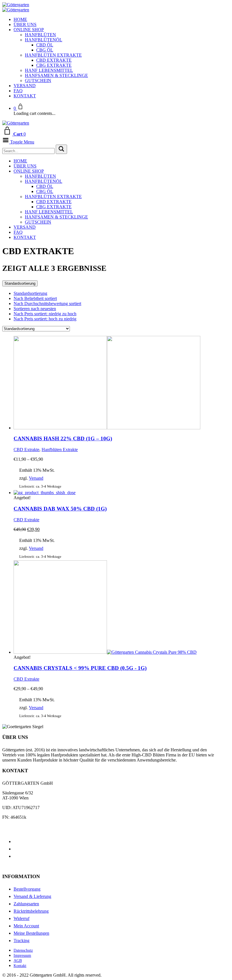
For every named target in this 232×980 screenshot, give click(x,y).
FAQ (18, 90)
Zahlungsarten (26, 903)
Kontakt (25, 95)
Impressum (22, 955)
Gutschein (38, 80)
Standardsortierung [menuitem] (30, 293)
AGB (18, 960)
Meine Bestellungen (31, 933)
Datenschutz (23, 950)
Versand (25, 85)
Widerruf (21, 918)
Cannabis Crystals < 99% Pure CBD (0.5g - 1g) (80, 668)
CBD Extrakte (54, 60)
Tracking (21, 940)
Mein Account (26, 925)
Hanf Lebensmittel (49, 70)
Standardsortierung (20, 283)
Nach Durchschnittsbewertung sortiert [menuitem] (47, 303)
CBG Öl (44, 50)
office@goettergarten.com (25, 826)
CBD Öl (44, 44)
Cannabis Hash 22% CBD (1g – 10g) (63, 438)
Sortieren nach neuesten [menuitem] (35, 308)
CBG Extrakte (54, 65)
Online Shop (29, 29)
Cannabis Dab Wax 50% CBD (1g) (60, 509)
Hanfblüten (40, 34)
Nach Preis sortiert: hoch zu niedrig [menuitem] (45, 318)
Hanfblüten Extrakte (53, 55)
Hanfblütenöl (43, 39)
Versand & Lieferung (32, 896)
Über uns (25, 24)
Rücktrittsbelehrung (31, 911)
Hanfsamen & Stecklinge (56, 75)
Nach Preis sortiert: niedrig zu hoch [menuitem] (45, 313)
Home (20, 19)
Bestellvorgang (27, 889)
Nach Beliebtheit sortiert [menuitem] (35, 298)
